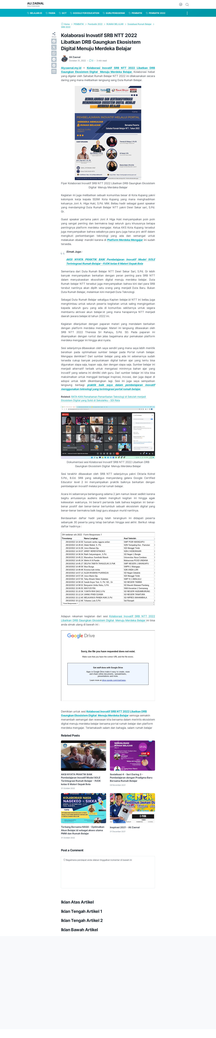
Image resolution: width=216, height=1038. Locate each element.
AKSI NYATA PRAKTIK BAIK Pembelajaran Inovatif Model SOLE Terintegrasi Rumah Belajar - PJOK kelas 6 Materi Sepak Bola (81, 779)
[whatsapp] (54, 53)
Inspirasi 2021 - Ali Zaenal (125, 827)
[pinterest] (54, 65)
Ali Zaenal (35, 3)
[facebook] (54, 41)
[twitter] (54, 47)
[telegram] (54, 59)
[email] (54, 71)
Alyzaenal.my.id (71, 67)
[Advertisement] (98, 961)
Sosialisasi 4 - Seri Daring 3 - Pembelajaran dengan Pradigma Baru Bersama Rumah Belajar (131, 777)
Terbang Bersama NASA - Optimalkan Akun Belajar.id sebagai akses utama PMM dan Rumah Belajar (82, 830)
